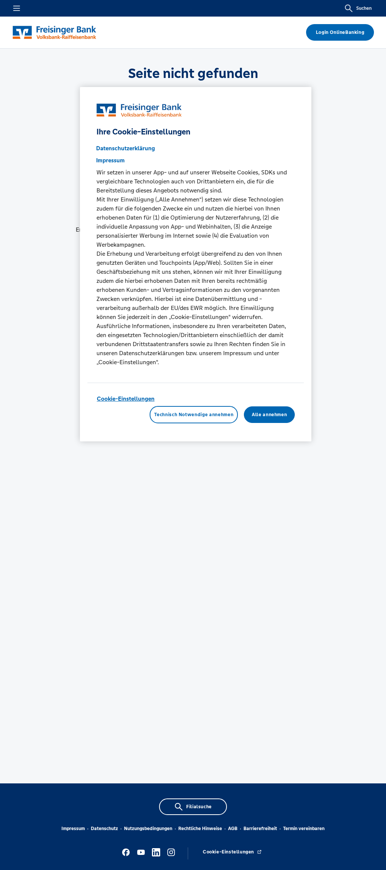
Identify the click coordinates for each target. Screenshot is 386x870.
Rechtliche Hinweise (200, 829)
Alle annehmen (269, 415)
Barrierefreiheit (260, 829)
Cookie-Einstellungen (126, 398)
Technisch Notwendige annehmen (193, 415)
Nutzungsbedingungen (148, 829)
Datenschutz (104, 829)
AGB (232, 829)
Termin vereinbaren (304, 829)
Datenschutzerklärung (125, 148)
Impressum (73, 829)
